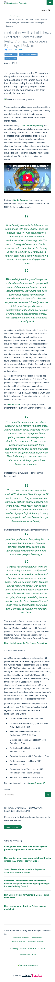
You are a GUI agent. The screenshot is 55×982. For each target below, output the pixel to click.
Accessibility (14, 948)
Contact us (32, 948)
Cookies (23, 948)
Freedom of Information (21, 937)
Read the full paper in (25, 643)
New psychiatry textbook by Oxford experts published (25, 907)
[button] (50, 2)
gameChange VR (37, 783)
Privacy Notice (37, 937)
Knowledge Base (24, 954)
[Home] (6, 15)
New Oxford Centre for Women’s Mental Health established (26, 896)
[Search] (49, 10)
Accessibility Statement (36, 941)
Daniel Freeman (20, 200)
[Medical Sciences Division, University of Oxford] (27, 928)
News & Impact (15, 16)
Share (10, 49)
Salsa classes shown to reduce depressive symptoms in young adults (24, 870)
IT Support (41, 948)
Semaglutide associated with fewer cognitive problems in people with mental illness (25, 848)
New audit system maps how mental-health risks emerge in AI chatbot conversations (27, 859)
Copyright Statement (19, 941)
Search (7, 789)
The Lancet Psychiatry (32, 125)
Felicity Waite (13, 404)
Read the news (12, 827)
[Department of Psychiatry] (15, 2)
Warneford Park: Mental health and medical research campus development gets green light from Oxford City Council (27, 883)
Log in (34, 954)
